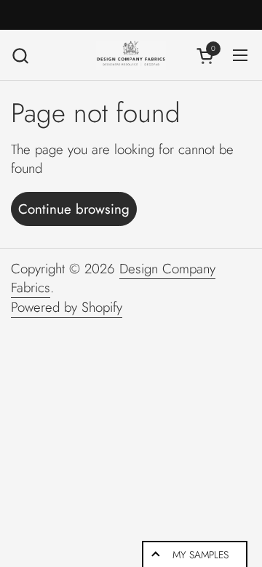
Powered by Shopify (66, 307)
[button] (20, 56)
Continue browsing (74, 209)
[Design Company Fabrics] (130, 55)
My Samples (200, 554)
